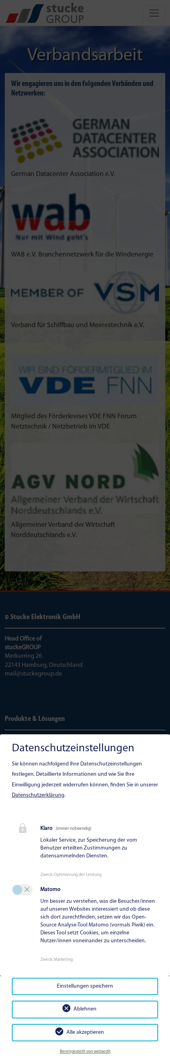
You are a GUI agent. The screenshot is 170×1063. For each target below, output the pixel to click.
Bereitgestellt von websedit (85, 1052)
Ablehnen (85, 1009)
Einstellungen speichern (85, 986)
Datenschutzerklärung (38, 795)
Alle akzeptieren (85, 1032)
